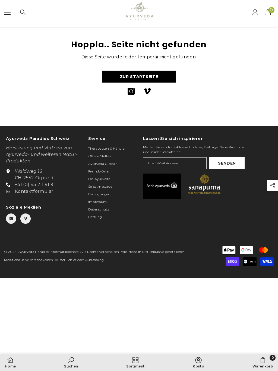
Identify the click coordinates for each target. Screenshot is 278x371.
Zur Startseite (139, 76)
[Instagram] (131, 91)
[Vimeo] (147, 91)
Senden (227, 163)
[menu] (7, 12)
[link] (71, 362)
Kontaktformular (34, 191)
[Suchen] (23, 12)
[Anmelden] (255, 12)
